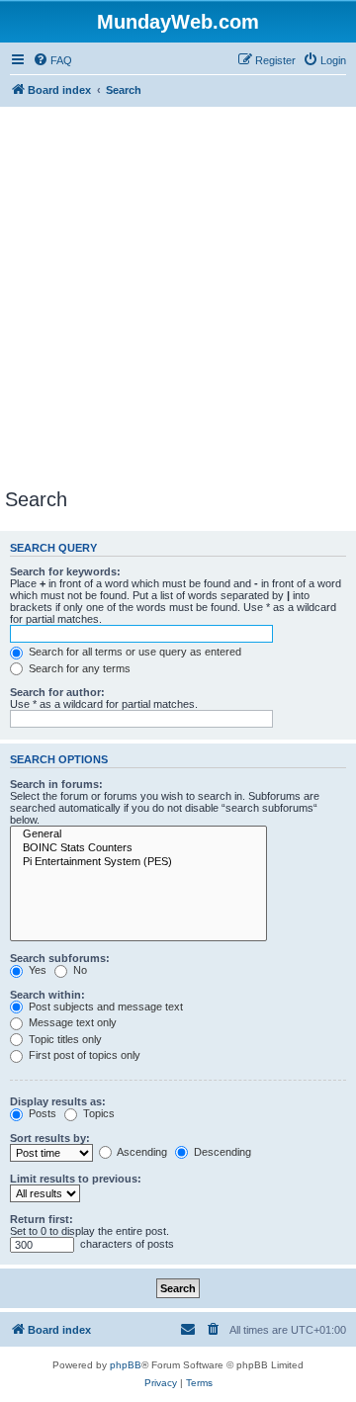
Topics (97, 1113)
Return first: (41, 1219)
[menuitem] (52, 60)
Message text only (71, 1022)
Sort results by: (50, 1138)
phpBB (125, 1364)
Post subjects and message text (104, 1006)
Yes (36, 970)
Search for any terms (78, 668)
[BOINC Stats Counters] (138, 848)
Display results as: (58, 1101)
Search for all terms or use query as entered (133, 651)
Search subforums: (60, 958)
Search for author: (57, 692)
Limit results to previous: (75, 1178)
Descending (221, 1152)
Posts (41, 1113)
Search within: (47, 995)
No (78, 970)
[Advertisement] (178, 301)
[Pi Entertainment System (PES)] (138, 862)
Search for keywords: (65, 571)
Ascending (141, 1152)
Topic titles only (64, 1039)
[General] (138, 834)
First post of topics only (83, 1055)
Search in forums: (56, 784)
